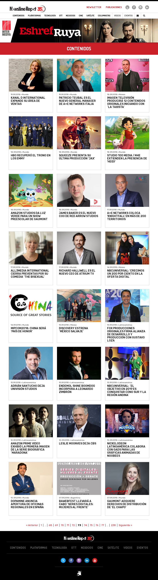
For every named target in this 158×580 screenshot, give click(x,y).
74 (85, 525)
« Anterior (32, 525)
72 (73, 525)
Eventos (128, 15)
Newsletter (94, 7)
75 (91, 525)
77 (102, 525)
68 (50, 525)
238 (113, 525)
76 (97, 525)
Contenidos (18, 547)
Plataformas (38, 547)
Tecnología (59, 547)
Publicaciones (114, 7)
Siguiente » (125, 525)
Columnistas (104, 15)
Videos (117, 15)
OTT (73, 547)
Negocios (87, 547)
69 (56, 525)
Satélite (113, 547)
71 (68, 525)
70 (62, 525)
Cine (100, 547)
